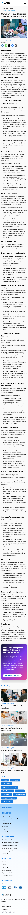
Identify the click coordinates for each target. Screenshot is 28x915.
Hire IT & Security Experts (12, 675)
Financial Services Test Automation (11, 840)
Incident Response (20, 794)
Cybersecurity (15, 780)
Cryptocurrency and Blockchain (9, 816)
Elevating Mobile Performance (9, 845)
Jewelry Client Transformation (9, 848)
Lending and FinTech (7, 823)
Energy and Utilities (6, 829)
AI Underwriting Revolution (8, 851)
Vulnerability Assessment (9, 787)
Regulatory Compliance (9, 798)
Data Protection (7, 801)
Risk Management (7, 791)
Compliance (20, 791)
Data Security (6, 783)
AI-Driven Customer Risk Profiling (10, 842)
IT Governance (6, 794)
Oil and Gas (5, 826)
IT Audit (5, 780)
